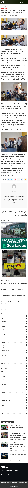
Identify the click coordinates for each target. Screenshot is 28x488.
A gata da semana (4, 316)
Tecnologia (3, 405)
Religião (2, 395)
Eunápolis (3, 358)
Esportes (2, 353)
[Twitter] (11, 179)
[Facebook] (8, 179)
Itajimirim (3, 363)
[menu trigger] (25, 2)
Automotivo (3, 321)
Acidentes (3, 318)
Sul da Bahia (3, 402)
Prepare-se (3, 389)
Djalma (4, 15)
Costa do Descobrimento (5, 339)
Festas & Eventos (4, 360)
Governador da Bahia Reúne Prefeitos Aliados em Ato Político (13, 301)
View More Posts (14, 191)
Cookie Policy (16, 484)
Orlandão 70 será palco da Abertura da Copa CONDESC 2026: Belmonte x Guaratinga (18, 456)
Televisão (3, 408)
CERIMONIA (3, 334)
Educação (3, 345)
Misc (2, 371)
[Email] (25, 179)
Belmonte (4, 8)
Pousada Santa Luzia (5, 387)
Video (2, 413)
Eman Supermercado (5, 350)
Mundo (2, 374)
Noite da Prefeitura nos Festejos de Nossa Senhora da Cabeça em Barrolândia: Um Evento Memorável (18, 435)
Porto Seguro (3, 384)
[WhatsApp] (18, 179)
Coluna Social (3, 337)
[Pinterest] (15, 179)
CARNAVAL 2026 (4, 332)
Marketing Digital (4, 368)
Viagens (2, 410)
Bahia (2, 324)
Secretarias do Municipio (5, 400)
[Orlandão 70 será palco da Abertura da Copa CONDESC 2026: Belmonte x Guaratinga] (4, 456)
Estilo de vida (3, 355)
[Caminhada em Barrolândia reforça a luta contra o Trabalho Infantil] (4, 427)
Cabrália (2, 329)
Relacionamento (4, 392)
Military (4, 467)
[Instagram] (25, 205)
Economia (3, 342)
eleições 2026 (3, 347)
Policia (2, 379)
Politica (2, 381)
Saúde (2, 397)
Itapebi (2, 366)
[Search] (23, 2)
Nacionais (3, 376)
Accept (14, 486)
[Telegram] (22, 179)
